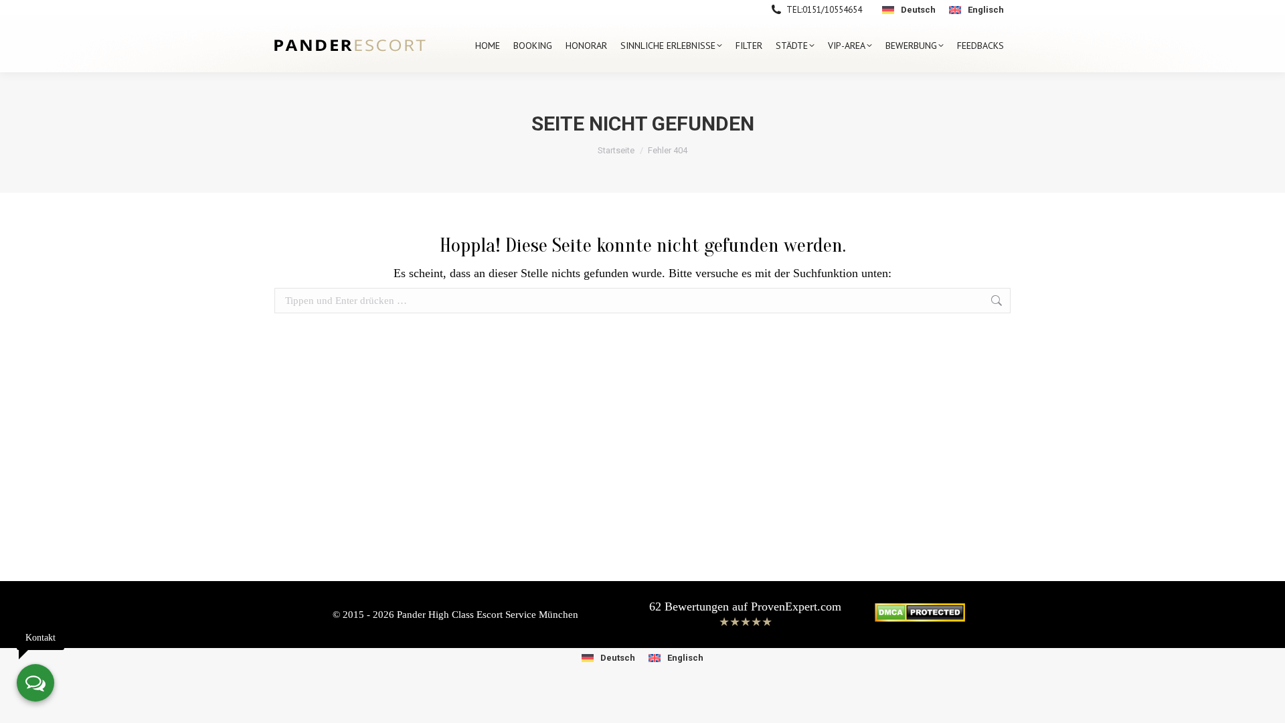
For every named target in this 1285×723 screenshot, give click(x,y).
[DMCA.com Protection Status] (920, 618)
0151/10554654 (832, 9)
